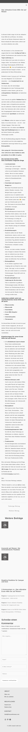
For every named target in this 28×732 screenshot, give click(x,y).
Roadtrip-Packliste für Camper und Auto (12, 581)
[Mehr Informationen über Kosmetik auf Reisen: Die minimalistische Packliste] (14, 533)
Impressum (7, 704)
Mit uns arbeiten (9, 696)
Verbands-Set (15, 76)
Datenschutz (8, 707)
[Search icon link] (1, 1)
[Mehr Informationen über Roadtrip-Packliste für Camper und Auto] (14, 565)
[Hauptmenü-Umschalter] (26, 5)
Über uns (7, 694)
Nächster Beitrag (14, 510)
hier (21, 143)
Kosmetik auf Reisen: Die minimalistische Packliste (10, 549)
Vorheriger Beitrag (14, 506)
